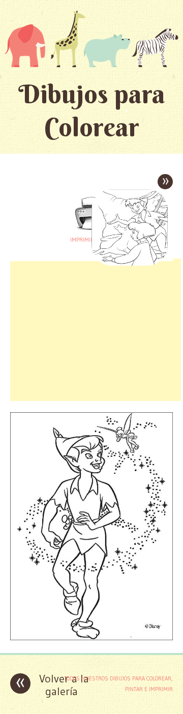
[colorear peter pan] (91, 637)
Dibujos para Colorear (91, 110)
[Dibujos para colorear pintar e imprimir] (91, 38)
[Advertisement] (95, 330)
